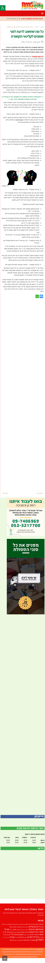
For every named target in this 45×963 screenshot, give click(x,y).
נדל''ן (11, 939)
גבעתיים (32, 931)
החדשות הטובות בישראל (14, 956)
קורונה (12, 941)
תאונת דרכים (23, 945)
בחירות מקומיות (11, 929)
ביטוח (5, 929)
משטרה (40, 939)
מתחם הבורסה (18, 939)
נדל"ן (9, 961)
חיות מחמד (18, 934)
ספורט (4, 939)
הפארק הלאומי (13, 932)
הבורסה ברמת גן (25, 931)
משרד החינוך (26, 939)
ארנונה (24, 929)
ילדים (11, 934)
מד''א (4, 937)
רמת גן (39, 944)
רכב (3, 942)
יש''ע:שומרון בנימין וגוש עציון (27, 959)
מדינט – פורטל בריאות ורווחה (28, 956)
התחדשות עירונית (36, 933)
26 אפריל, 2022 (26, 47)
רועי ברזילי (6, 942)
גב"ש (35, 959)
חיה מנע (23, 934)
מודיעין (38, 956)
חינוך (14, 934)
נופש (8, 939)
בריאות (38, 931)
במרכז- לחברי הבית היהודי (12, 959)
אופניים (33, 929)
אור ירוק (28, 929)
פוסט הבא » (5, 498)
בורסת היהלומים (18, 929)
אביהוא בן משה (39, 929)
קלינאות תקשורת (37, 61)
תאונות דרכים (31, 945)
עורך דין (41, 942)
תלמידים (17, 945)
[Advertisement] (22, 399)
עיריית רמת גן (33, 941)
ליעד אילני (10, 937)
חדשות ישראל (19, 961)
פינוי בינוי (21, 942)
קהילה (16, 942)
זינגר (27, 934)
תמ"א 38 (12, 945)
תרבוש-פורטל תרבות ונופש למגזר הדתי (26, 954)
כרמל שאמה (34, 936)
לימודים (15, 937)
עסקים (25, 942)
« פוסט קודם (40, 498)
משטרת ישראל (34, 939)
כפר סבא (13, 961)
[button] (2, 8)
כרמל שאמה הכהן (23, 937)
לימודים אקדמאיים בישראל (30, 961)
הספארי (19, 932)
